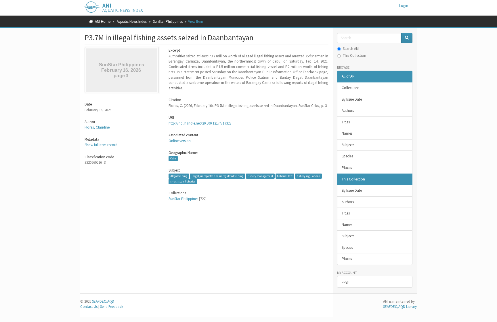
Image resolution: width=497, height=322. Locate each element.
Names (347, 133)
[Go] (406, 38)
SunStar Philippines (168, 21)
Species (347, 156)
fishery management (260, 176)
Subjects (348, 144)
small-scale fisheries (183, 181)
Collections (350, 87)
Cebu (173, 158)
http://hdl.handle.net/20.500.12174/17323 (200, 123)
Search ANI (351, 48)
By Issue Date (352, 99)
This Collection (354, 55)
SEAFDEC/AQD (103, 301)
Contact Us (89, 306)
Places (347, 167)
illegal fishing (178, 176)
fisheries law (285, 176)
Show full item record (101, 144)
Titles (346, 122)
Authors (348, 110)
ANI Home (102, 21)
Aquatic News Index (132, 21)
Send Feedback (111, 306)
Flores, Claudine (97, 127)
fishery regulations (308, 176)
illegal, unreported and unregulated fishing (217, 176)
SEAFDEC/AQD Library (400, 306)
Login (346, 281)
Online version (180, 140)
